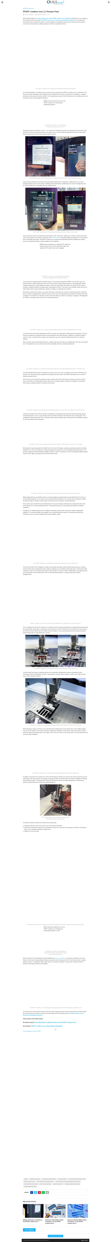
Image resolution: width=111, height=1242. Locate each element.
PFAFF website (56, 237)
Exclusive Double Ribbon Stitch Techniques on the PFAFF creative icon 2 (77, 1221)
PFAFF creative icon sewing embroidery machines (68, 1181)
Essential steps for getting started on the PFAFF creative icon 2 (55, 1022)
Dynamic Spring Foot (60, 958)
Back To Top (84, 1240)
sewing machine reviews (30, 1186)
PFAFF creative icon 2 (28, 8)
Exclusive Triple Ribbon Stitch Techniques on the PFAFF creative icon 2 (54, 1221)
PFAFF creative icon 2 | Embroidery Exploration (47, 1026)
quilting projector (58, 1184)
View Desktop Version (56, 1236)
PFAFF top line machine (45, 1184)
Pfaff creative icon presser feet (45, 1181)
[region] (42, 1043)
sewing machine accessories (72, 1184)
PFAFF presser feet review (31, 1184)
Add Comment (29, 1230)
